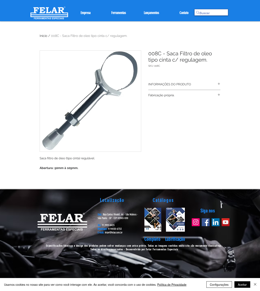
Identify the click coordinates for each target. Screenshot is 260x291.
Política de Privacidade (171, 284)
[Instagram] (196, 222)
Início (43, 36)
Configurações (219, 284)
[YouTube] (226, 222)
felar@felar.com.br (113, 232)
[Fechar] (255, 284)
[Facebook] (206, 222)
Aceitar (242, 284)
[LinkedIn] (216, 222)
